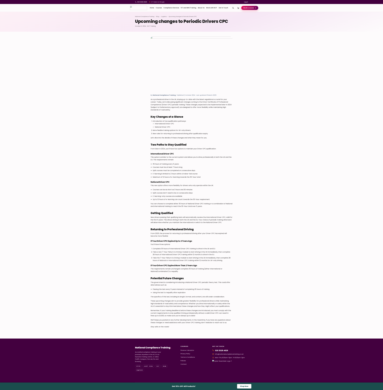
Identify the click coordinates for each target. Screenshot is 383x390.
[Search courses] (233, 8)
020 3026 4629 (142, 2)
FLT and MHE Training (188, 8)
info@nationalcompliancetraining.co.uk (229, 354)
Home (152, 8)
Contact (184, 364)
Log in (246, 2)
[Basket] (238, 8)
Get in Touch (223, 8)
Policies (183, 361)
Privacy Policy (185, 354)
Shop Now (244, 386)
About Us (201, 8)
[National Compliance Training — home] (138, 8)
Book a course (249, 8)
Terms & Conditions (188, 357)
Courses (159, 8)
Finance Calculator (187, 350)
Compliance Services (171, 8)
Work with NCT (211, 8)
